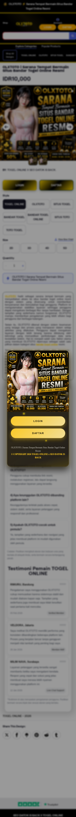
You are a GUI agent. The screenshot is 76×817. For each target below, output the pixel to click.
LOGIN (38, 421)
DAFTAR (38, 433)
